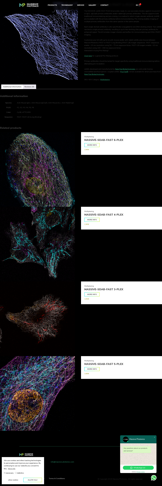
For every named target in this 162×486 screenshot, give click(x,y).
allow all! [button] (32, 480)
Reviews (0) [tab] (29, 87)
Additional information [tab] (12, 87)
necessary (9, 473)
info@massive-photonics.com (62, 462)
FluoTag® (124, 71)
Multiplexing (105, 79)
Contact (104, 5)
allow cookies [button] (13, 480)
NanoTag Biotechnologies (125, 69)
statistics (20, 473)
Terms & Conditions (57, 478)
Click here (88, 56)
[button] (92, 145)
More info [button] (11, 469)
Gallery (92, 5)
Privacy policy (141, 472)
